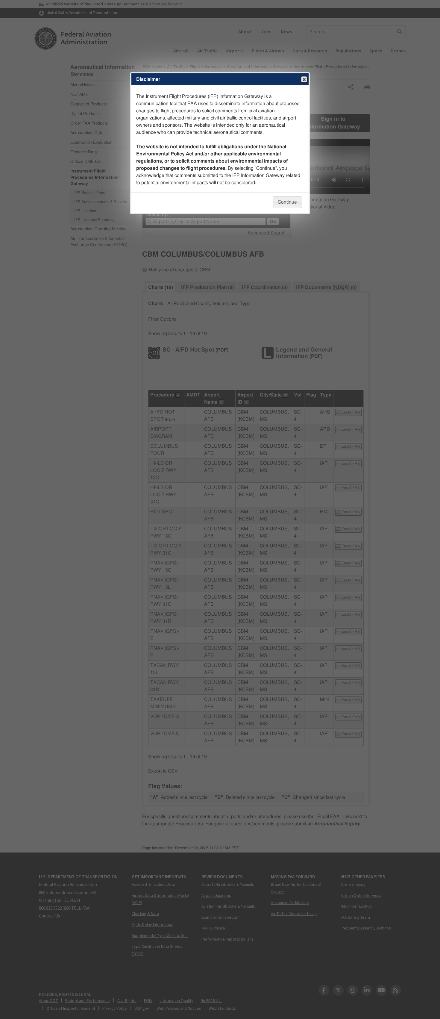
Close (304, 79)
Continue (287, 202)
